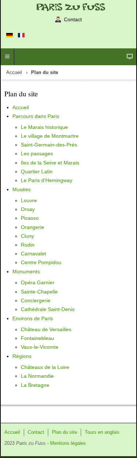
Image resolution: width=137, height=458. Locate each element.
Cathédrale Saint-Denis (48, 309)
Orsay (28, 209)
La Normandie (37, 376)
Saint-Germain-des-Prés (49, 145)
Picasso (30, 218)
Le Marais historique (44, 127)
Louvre (29, 200)
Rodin (27, 245)
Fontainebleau (37, 338)
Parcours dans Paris (35, 116)
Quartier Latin (37, 171)
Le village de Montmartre (50, 136)
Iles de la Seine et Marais (50, 163)
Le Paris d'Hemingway (46, 180)
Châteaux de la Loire (45, 367)
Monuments (26, 271)
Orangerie (32, 227)
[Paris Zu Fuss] (68, 7)
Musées (21, 189)
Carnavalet (33, 253)
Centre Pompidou (41, 262)
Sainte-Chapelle (39, 292)
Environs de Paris (32, 318)
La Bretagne (35, 385)
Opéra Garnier (37, 282)
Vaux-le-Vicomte (39, 347)
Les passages (37, 153)
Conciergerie (35, 300)
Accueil (14, 72)
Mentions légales (68, 443)
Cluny (27, 236)
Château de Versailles (46, 329)
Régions (21, 356)
